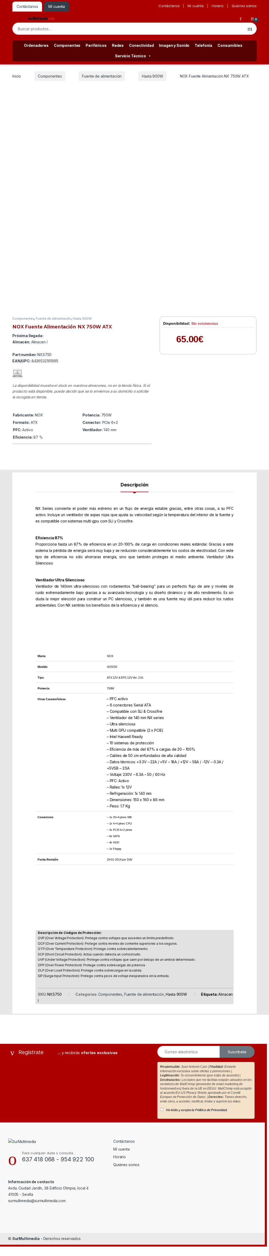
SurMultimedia (26, 1238)
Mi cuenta (196, 6)
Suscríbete (237, 1052)
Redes (118, 45)
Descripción (134, 484)
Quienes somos (244, 6)
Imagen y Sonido (174, 45)
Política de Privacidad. (211, 1110)
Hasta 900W (152, 76)
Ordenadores (36, 45)
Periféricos (96, 45)
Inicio (16, 76)
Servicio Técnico (130, 56)
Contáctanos (169, 6)
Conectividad (141, 45)
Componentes (67, 45)
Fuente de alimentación (102, 76)
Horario (218, 6)
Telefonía (203, 45)
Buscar (250, 29)
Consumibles (230, 45)
